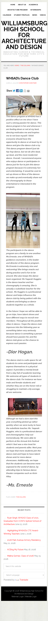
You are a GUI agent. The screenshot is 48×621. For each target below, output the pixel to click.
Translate (24, 580)
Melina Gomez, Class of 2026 (20, 556)
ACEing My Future (15, 549)
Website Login (31, 597)
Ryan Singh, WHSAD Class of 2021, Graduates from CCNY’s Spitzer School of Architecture (22, 521)
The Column (21, 497)
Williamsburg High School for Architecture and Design (24, 35)
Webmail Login (17, 597)
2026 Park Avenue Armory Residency (24, 540)
